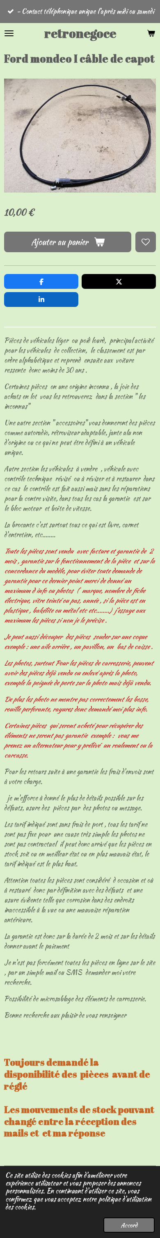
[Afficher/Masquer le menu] (9, 33)
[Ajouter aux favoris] (145, 242)
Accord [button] (129, 1225)
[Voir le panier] (151, 33)
